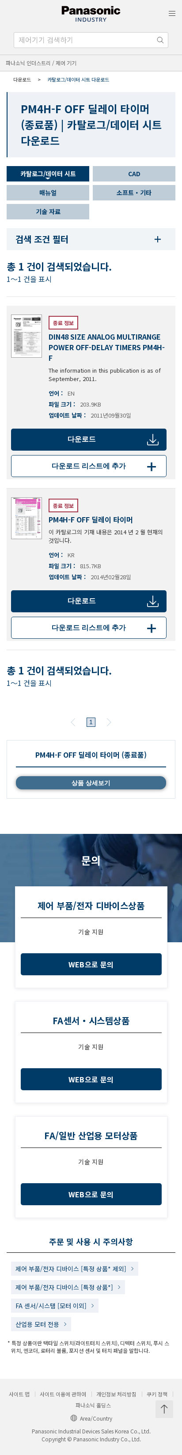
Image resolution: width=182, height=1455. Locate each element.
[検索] (160, 40)
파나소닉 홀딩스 (93, 1405)
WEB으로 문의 (91, 964)
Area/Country (96, 1418)
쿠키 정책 (157, 1394)
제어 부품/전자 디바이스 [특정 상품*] (64, 1287)
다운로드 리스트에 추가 (105, 466)
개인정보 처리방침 (116, 1394)
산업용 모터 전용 (37, 1324)
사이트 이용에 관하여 (63, 1394)
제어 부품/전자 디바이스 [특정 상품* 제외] (70, 1268)
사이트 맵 (19, 1394)
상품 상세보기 (91, 782)
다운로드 (82, 439)
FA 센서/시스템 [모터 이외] (51, 1305)
